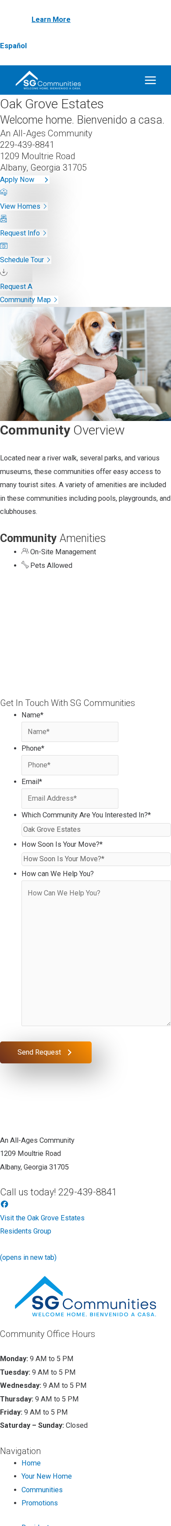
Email (31, 781)
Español (13, 46)
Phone (32, 748)
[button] (25, 179)
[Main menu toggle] (150, 80)
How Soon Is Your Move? (62, 844)
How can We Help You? (57, 874)
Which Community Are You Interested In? (86, 815)
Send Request (39, 1052)
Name (32, 715)
